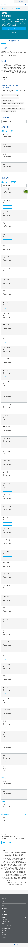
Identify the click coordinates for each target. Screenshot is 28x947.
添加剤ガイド (7, 8)
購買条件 (4, 930)
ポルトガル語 (6, 200)
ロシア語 (5, 211)
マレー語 (5, 619)
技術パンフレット (7, 842)
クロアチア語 (6, 347)
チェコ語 (5, 449)
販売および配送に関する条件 (8, 926)
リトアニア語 (6, 664)
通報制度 (4, 937)
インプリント (5, 934)
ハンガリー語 (6, 494)
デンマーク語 (6, 460)
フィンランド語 (7, 506)
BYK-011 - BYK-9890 (16, 8)
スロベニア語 (6, 438)
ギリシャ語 (6, 325)
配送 (3, 932)
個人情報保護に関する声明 (8, 928)
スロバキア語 (6, 426)
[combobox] (10, 16)
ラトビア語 (6, 653)
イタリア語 (6, 257)
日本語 (5, 154)
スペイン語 (6, 189)
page (18, 91)
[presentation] (0, 41)
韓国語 (5, 766)
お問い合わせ (15, 32)
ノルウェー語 (6, 483)
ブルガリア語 (6, 540)
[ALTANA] (17, 944)
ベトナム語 (6, 551)
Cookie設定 (4, 919)
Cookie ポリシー (5, 921)
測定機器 (21, 1)
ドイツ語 (5, 134)
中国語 (5, 144)
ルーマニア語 (6, 710)
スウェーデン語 (7, 404)
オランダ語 (6, 279)
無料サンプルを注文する (15, 28)
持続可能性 (4, 908)
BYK (2, 8)
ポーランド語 (6, 596)
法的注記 (4, 923)
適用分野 (4, 899)
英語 (4, 164)
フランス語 (6, 313)
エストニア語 (6, 268)
